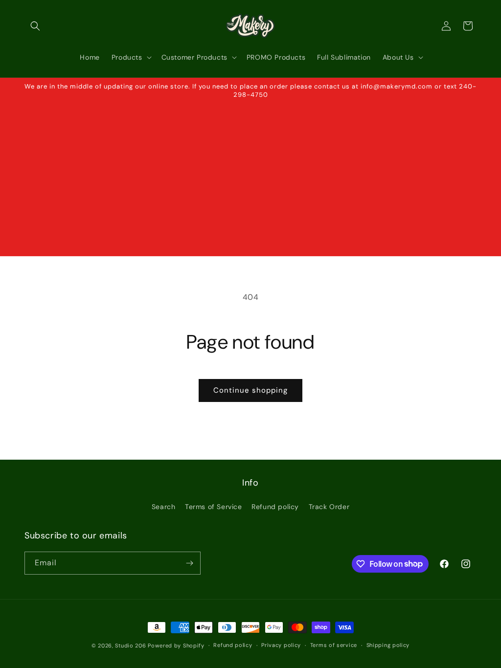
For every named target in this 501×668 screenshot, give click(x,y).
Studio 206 (130, 645)
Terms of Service (213, 506)
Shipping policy (388, 645)
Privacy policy (281, 645)
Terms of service (333, 645)
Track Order (329, 506)
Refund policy (275, 506)
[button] (35, 26)
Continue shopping (250, 390)
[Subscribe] (189, 563)
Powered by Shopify (176, 645)
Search (164, 506)
